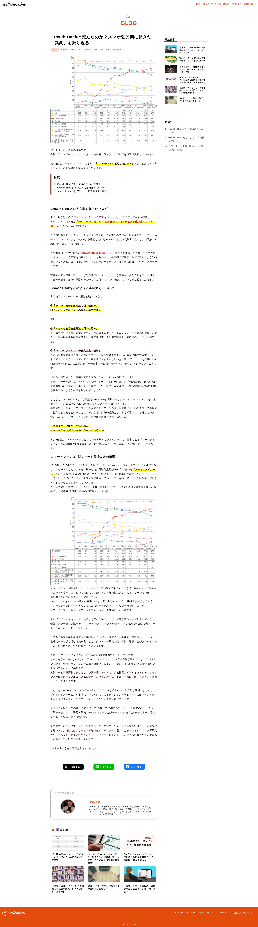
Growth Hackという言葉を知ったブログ (79, 184)
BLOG (218, 4)
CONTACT (248, 4)
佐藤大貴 (95, 802)
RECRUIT (236, 4)
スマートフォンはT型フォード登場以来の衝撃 (82, 191)
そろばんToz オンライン (242, 913)
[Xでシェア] (73, 768)
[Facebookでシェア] (134, 768)
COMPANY (208, 4)
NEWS (226, 4)
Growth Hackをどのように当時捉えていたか (81, 187)
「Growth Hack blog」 (93, 253)
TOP (198, 4)
